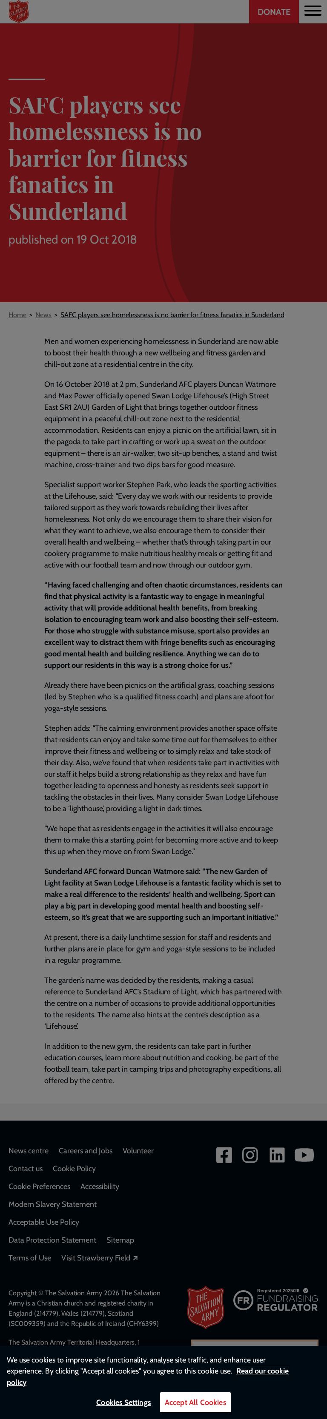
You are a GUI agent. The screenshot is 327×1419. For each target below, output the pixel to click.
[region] (163, 1382)
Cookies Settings (123, 1402)
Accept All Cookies (195, 1402)
